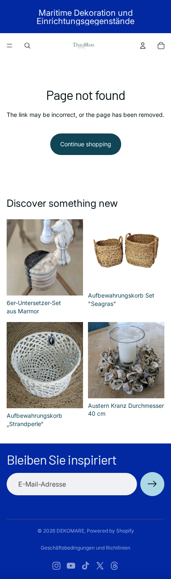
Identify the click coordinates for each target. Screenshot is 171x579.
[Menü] (9, 45)
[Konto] (143, 45)
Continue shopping (85, 144)
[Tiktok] (85, 566)
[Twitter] (100, 566)
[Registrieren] (152, 484)
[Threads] (115, 566)
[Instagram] (56, 566)
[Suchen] (27, 45)
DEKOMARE (70, 531)
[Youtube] (71, 566)
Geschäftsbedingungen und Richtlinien (85, 548)
